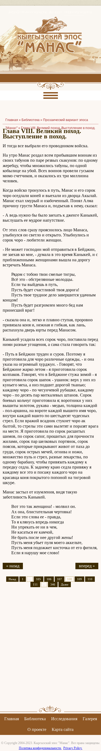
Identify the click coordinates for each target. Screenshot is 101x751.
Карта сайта (63, 729)
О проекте (36, 729)
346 (52, 584)
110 (90, 579)
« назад (12, 566)
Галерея (90, 718)
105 (38, 579)
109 (79, 579)
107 (59, 579)
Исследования (64, 718)
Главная (11, 718)
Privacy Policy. (72, 748)
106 (49, 579)
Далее (64, 584)
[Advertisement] (50, 651)
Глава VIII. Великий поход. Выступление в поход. (58, 128)
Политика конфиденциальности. (40, 748)
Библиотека (31, 120)
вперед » (87, 566)
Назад (12, 579)
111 (35, 584)
